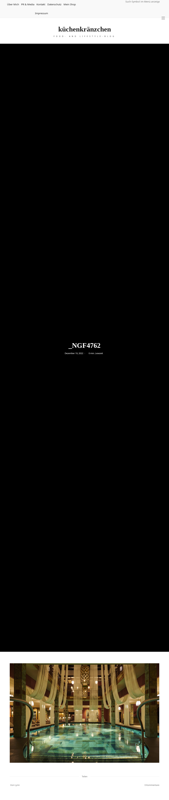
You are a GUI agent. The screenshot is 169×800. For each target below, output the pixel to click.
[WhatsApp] (89, 785)
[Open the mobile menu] (163, 18)
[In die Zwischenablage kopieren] (93, 785)
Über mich (13, 4)
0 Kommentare (152, 785)
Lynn (17, 785)
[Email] (84, 785)
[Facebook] (76, 785)
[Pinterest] (80, 785)
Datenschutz (54, 4)
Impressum (41, 13)
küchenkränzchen (84, 29)
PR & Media (27, 4)
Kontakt (40, 4)
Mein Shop (70, 4)
